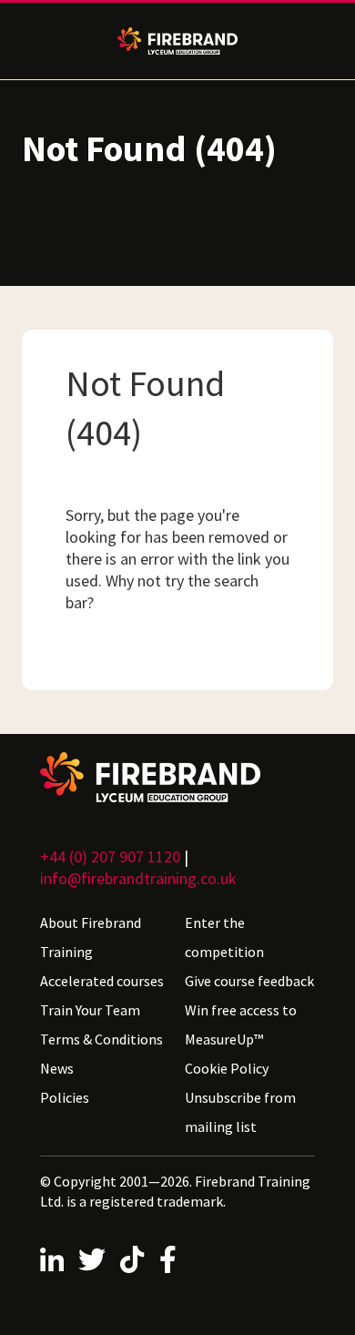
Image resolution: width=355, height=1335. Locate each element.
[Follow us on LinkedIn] (52, 1259)
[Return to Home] (177, 777)
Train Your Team (90, 1010)
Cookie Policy (227, 1068)
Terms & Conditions (101, 1039)
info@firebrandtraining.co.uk (138, 878)
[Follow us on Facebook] (168, 1259)
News (57, 1068)
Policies (64, 1097)
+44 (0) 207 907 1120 (110, 856)
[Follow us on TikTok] (132, 1259)
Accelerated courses (102, 981)
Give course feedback (249, 981)
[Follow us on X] (92, 1259)
